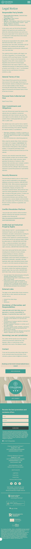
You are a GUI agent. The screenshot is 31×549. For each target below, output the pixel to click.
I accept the (9, 440)
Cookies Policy (15, 477)
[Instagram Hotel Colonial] (19, 483)
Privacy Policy (12, 440)
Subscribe (15, 428)
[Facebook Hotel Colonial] (11, 483)
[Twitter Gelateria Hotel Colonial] (15, 483)
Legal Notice (15, 473)
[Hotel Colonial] (7, 2)
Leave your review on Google (15, 479)
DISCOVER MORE (15, 371)
